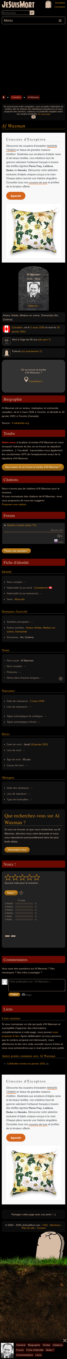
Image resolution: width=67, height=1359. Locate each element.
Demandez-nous (17, 849)
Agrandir (16, 196)
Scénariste (21, 631)
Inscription (60, 3)
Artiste (37, 627)
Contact (41, 1227)
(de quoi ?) (44, 339)
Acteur (29, 627)
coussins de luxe (38, 182)
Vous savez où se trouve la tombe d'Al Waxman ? (33, 467)
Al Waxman (33, 97)
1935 (42, 327)
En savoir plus (44, 114)
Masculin (20, 599)
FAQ (45, 1225)
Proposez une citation (14, 504)
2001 (23, 331)
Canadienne (41, 587)
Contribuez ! (36, 381)
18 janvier (36, 744)
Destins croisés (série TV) (21, 525)
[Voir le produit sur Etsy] (33, 231)
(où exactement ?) (31, 351)
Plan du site (28, 1227)
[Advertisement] (33, 59)
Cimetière (16, 97)
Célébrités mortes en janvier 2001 (26, 1063)
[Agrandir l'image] (55, 209)
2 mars (34, 327)
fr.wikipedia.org (20, 423)
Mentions (55, 1225)
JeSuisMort (18, 5)
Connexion (59, 7)
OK (33, 117)
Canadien (17, 327)
